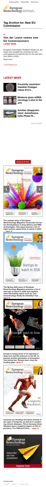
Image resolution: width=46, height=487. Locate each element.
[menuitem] (14, 2)
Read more (8, 59)
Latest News (9, 44)
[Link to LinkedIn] (37, 481)
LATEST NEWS (12, 77)
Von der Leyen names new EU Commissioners (20, 39)
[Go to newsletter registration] (23, 451)
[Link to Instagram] (41, 481)
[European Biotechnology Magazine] (19, 9)
